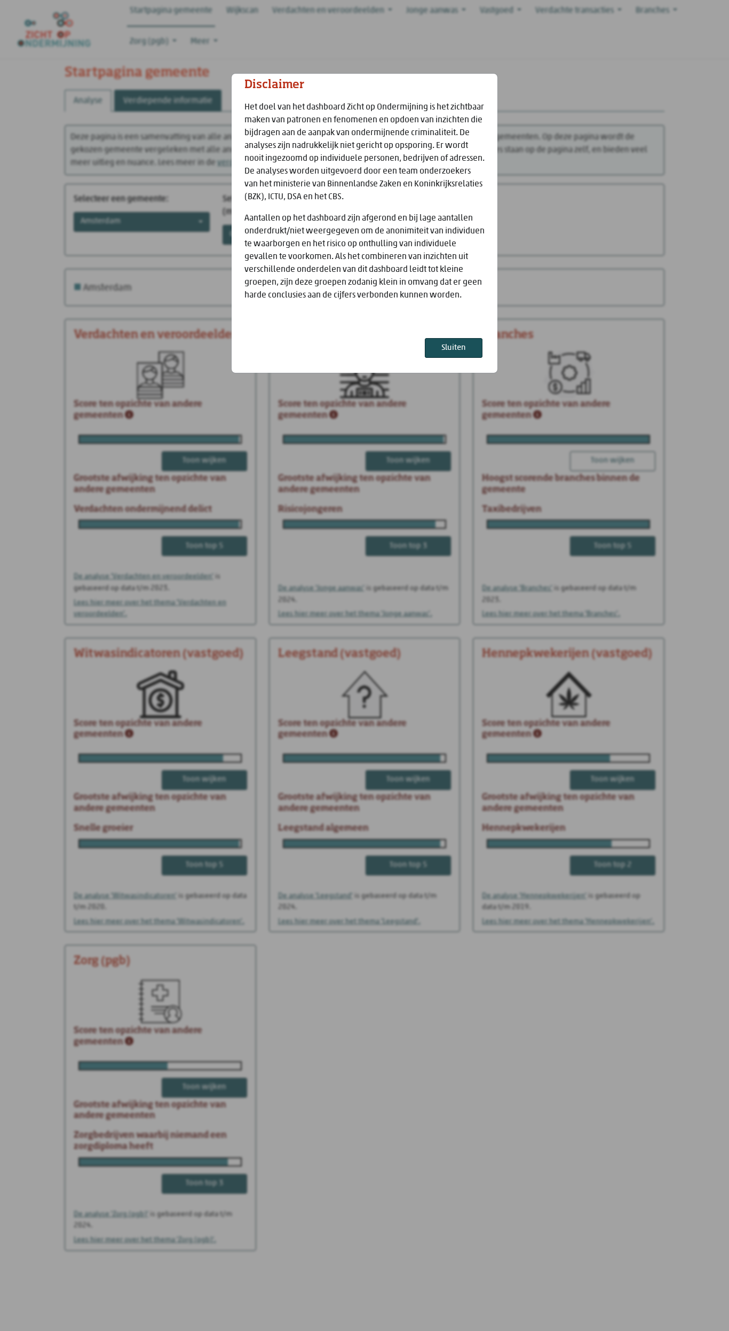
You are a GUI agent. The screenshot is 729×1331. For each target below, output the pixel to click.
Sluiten (453, 348)
